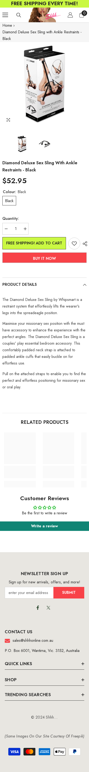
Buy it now (44, 258)
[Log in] (70, 14)
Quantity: (10, 218)
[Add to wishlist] (74, 243)
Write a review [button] (44, 526)
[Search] (19, 15)
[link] (20, 472)
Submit (69, 592)
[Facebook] (37, 607)
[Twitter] (48, 607)
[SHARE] (83, 243)
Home (7, 25)
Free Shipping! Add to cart (34, 243)
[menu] (5, 15)
